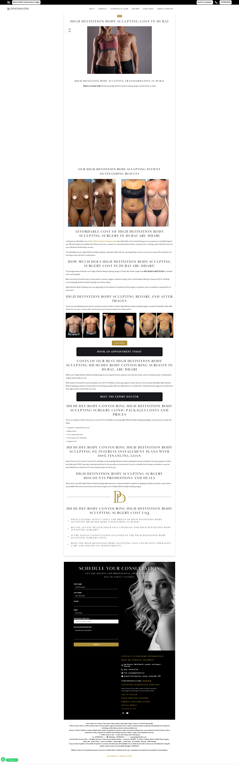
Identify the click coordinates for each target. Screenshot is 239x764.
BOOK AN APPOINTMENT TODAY (119, 351)
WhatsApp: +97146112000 (116, 737)
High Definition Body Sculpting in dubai (103, 241)
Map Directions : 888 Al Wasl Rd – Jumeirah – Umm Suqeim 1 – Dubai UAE (143, 665)
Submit (96, 644)
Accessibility (136, 741)
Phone (76, 601)
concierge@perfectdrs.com (138, 737)
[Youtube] (127, 713)
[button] (3, 759)
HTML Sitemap (151, 741)
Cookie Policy (127, 741)
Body (119, 16)
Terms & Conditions (106, 741)
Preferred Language (82, 618)
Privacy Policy (95, 741)
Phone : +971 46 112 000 (131, 669)
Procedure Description (83, 627)
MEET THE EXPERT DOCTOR (119, 396)
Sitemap (143, 741)
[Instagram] (123, 713)
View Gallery (119, 343)
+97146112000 (99, 737)
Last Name (78, 593)
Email (76, 610)
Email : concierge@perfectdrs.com (134, 673)
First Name (78, 584)
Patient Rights (118, 741)
